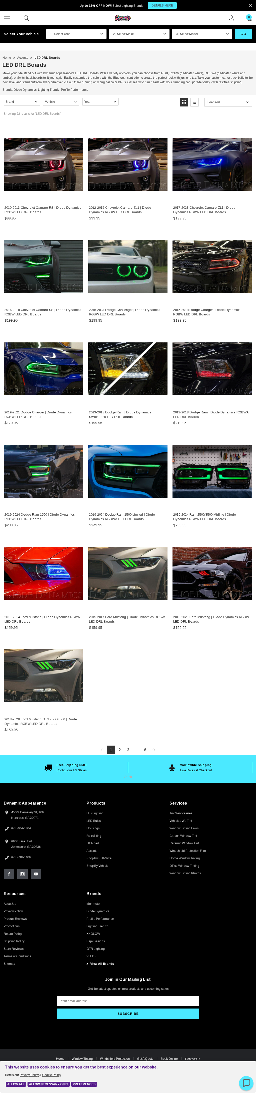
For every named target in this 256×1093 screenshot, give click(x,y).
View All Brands (102, 964)
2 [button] (131, 777)
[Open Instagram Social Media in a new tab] (22, 874)
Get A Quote (145, 1059)
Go (243, 34)
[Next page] (153, 750)
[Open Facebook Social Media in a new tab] (9, 874)
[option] (66, 767)
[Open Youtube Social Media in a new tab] (36, 874)
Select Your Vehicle (21, 34)
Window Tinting (82, 1059)
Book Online (169, 1059)
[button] (22, 101)
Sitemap (9, 964)
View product (43, 196)
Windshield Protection (115, 1059)
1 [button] (125, 777)
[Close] (250, 6)
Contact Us (192, 1059)
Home (60, 1059)
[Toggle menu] (7, 17)
